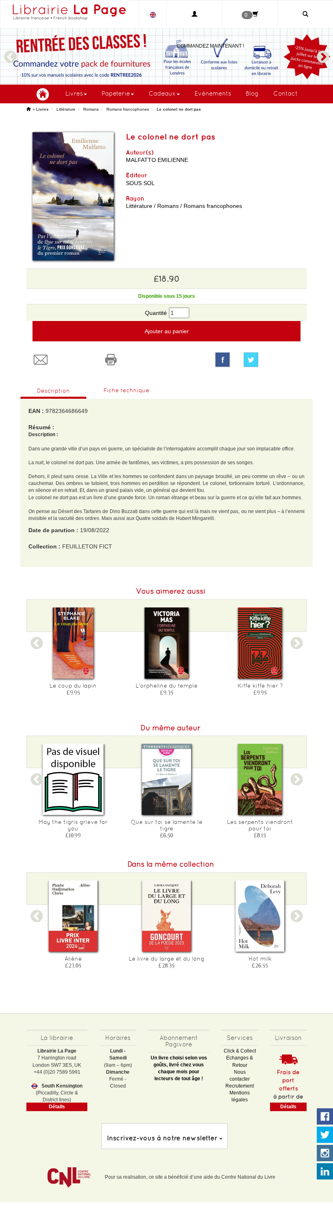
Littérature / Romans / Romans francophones (184, 206)
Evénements (213, 93)
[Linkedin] (325, 1172)
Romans (91, 109)
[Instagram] (325, 1153)
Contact (285, 93)
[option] (166, 56)
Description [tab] (53, 390)
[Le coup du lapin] (73, 643)
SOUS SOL (140, 183)
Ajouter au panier (167, 331)
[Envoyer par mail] (61, 359)
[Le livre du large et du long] (166, 916)
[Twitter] (272, 359)
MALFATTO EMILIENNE (157, 160)
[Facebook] (222, 359)
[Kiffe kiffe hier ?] (259, 643)
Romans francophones (127, 109)
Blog (252, 93)
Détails (57, 1107)
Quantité (156, 313)
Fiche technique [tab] (126, 390)
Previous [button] (10, 53)
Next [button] (323, 53)
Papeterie (116, 93)
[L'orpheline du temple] (166, 643)
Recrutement (239, 1086)
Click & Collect (240, 1051)
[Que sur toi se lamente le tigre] (166, 779)
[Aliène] (73, 916)
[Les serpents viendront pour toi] (259, 779)
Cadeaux (162, 93)
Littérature (66, 109)
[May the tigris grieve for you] (73, 779)
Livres (74, 93)
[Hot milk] (259, 916)
